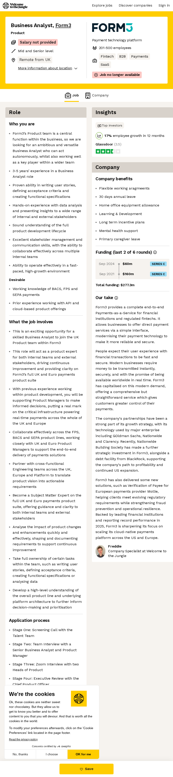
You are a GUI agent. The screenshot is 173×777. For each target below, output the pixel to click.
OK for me (83, 754)
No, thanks (20, 754)
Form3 (63, 25)
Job (75, 95)
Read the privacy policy (23, 739)
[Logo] (15, 5)
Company (100, 95)
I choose (52, 754)
